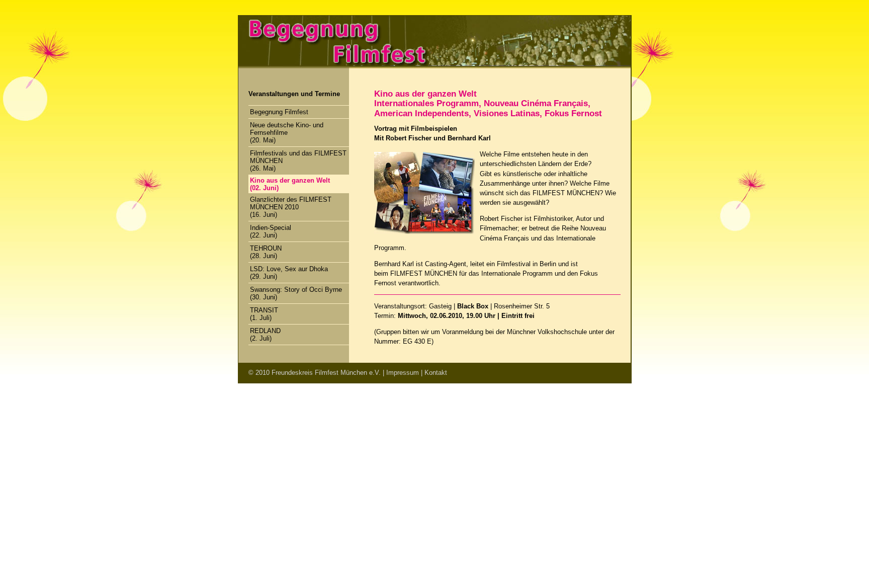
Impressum (402, 372)
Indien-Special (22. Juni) (270, 231)
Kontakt (435, 372)
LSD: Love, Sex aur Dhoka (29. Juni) (289, 272)
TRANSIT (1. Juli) (264, 314)
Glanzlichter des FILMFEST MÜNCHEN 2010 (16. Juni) (290, 207)
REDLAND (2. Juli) (265, 334)
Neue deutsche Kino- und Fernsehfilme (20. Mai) (286, 132)
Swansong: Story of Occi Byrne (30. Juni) (296, 293)
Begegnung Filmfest (279, 112)
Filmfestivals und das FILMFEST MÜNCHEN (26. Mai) (298, 160)
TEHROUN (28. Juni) (266, 252)
